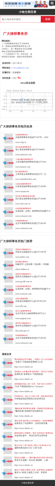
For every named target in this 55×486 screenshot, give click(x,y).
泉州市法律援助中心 (23, 323)
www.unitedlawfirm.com (25, 179)
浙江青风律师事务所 (23, 147)
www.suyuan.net (22, 191)
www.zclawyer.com (23, 216)
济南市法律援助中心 (23, 249)
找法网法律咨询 (21, 262)
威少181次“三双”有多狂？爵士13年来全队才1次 (33, 445)
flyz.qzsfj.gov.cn (22, 331)
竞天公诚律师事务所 (23, 311)
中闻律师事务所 (21, 221)
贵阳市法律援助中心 (23, 274)
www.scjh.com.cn (22, 204)
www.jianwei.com (22, 167)
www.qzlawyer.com (23, 154)
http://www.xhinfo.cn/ (24, 367)
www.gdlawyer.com (20, 68)
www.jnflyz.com (22, 257)
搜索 (47, 19)
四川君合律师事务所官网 (25, 196)
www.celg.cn (20, 142)
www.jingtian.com (23, 318)
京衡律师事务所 (21, 135)
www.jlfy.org (20, 306)
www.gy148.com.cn (23, 281)
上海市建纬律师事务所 (24, 159)
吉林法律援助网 (21, 299)
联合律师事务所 (21, 172)
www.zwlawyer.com (23, 228)
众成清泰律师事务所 (23, 208)
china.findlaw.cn (22, 269)
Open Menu (52, 3)
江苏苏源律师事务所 (23, 184)
